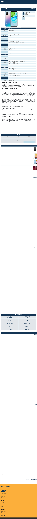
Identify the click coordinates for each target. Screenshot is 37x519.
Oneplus (18, 139)
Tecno (7, 140)
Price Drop (2, 512)
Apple (29, 139)
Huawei (7, 139)
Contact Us (3, 497)
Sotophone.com (17, 518)
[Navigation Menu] (10, 2)
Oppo (29, 137)
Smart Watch (3, 496)
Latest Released (3, 511)
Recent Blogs (3, 515)
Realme (18, 136)
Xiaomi (7, 137)
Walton (18, 140)
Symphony (29, 140)
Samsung (7, 136)
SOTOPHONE (7, 486)
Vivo (18, 137)
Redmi (29, 136)
